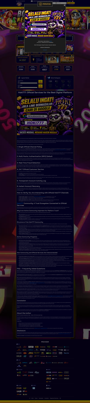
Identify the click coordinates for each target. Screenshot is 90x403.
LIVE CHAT (45, 50)
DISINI (51, 41)
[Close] (64, 5)
